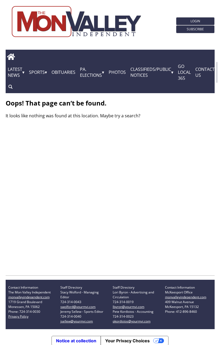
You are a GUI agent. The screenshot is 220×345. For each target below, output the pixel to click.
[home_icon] (11, 57)
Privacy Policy (18, 316)
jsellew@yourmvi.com (76, 321)
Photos (117, 72)
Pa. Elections (91, 72)
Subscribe (195, 29)
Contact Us (205, 72)
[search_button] (10, 87)
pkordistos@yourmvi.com (132, 321)
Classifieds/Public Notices (150, 72)
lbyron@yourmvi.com (128, 306)
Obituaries (63, 72)
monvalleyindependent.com (29, 297)
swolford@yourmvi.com (78, 306)
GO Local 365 (184, 72)
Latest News (15, 72)
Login (195, 21)
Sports (37, 72)
